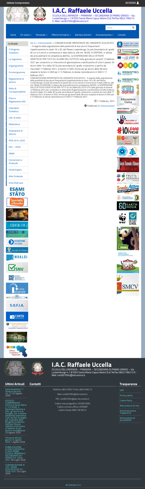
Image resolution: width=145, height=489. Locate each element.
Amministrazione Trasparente (128, 412)
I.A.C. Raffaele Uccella (82, 10)
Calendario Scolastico (14, 109)
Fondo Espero (15, 169)
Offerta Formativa (60, 34)
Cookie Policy (126, 400)
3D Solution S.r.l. (73, 485)
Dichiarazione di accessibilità (127, 419)
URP (122, 390)
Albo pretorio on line (129, 405)
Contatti (122, 34)
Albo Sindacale (16, 176)
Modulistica (14, 124)
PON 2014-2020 (17, 140)
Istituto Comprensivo (18, 2)
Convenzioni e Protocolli (15, 161)
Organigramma (16, 65)
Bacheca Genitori (83, 34)
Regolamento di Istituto (16, 80)
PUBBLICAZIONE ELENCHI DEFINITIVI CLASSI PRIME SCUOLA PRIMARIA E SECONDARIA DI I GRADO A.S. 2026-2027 (15, 453)
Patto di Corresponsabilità (17, 90)
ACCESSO (130, 2)
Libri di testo (15, 117)
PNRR (11, 153)
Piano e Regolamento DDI (17, 99)
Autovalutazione (104, 34)
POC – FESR (15, 147)
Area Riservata (16, 182)
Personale (41, 34)
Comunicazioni (45, 43)
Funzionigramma (17, 72)
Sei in (33, 43)
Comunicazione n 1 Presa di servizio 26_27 (14, 391)
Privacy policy (126, 395)
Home (13, 34)
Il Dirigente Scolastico (14, 51)
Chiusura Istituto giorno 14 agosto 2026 (13, 440)
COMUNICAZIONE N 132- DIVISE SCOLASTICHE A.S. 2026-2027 (14, 468)
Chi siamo (25, 34)
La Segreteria (15, 59)
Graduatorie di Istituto (16, 132)
